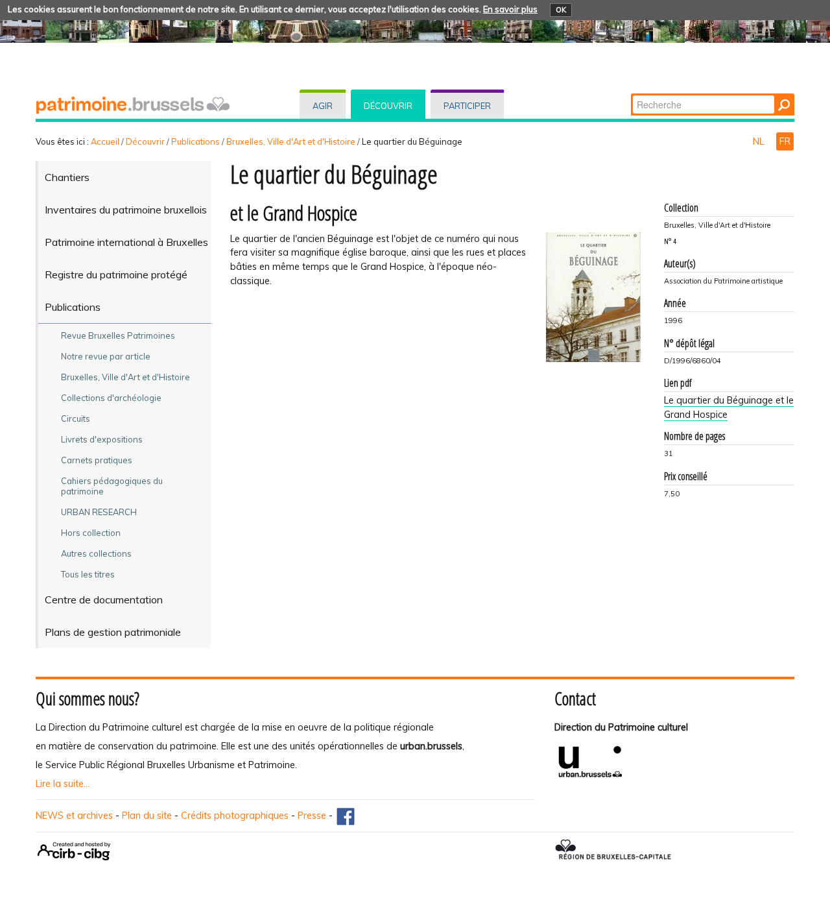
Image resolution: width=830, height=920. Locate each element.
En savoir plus (510, 9)
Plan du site (147, 815)
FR (784, 141)
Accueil (105, 141)
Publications (195, 141)
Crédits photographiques (235, 815)
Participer (467, 106)
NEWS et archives (74, 815)
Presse (312, 815)
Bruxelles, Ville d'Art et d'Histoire (290, 141)
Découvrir (388, 106)
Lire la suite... (62, 784)
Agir (323, 106)
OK (561, 9)
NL (759, 141)
